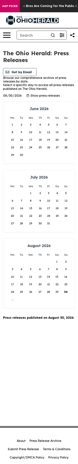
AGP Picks (10, 6)
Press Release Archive (45, 441)
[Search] (52, 35)
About (21, 441)
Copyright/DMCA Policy (27, 457)
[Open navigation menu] (7, 35)
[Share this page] (72, 35)
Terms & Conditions (56, 449)
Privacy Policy (58, 457)
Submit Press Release (23, 449)
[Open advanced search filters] (61, 35)
